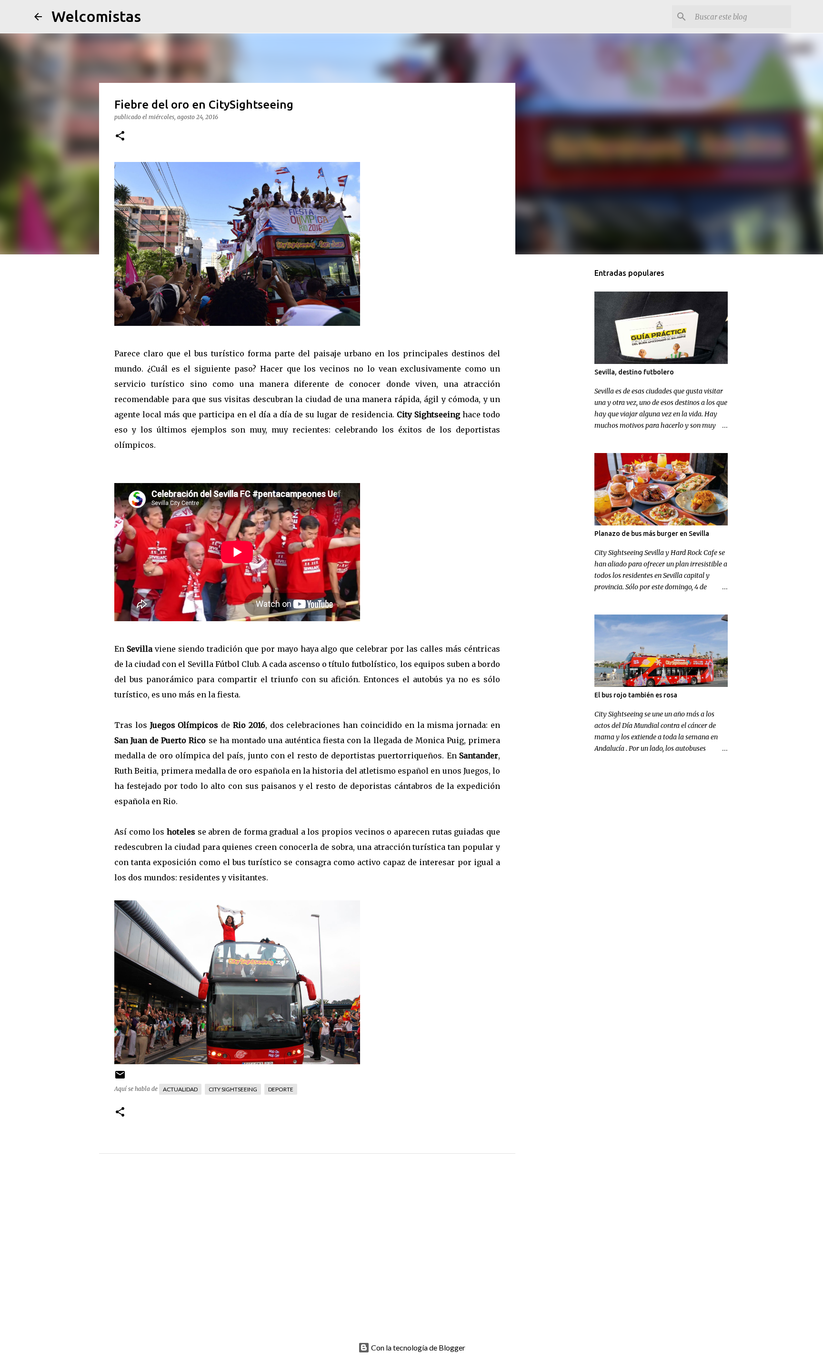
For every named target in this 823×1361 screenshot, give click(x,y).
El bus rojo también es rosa (635, 695)
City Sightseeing (233, 1089)
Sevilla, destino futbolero (634, 372)
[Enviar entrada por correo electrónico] (120, 1078)
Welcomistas (96, 16)
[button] (120, 136)
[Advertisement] (326, 1258)
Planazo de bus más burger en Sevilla (651, 533)
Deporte (280, 1089)
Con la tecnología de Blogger (417, 1347)
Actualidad (180, 1089)
